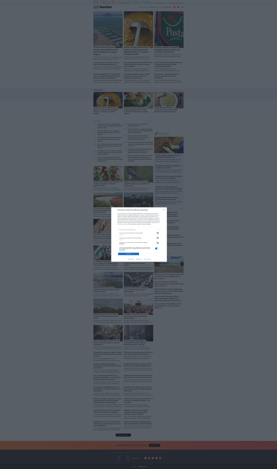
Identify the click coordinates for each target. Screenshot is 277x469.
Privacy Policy (147, 259)
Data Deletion (131, 259)
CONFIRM (128, 253)
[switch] (157, 233)
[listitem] (139, 230)
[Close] (164, 210)
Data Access (139, 259)
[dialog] (139, 234)
